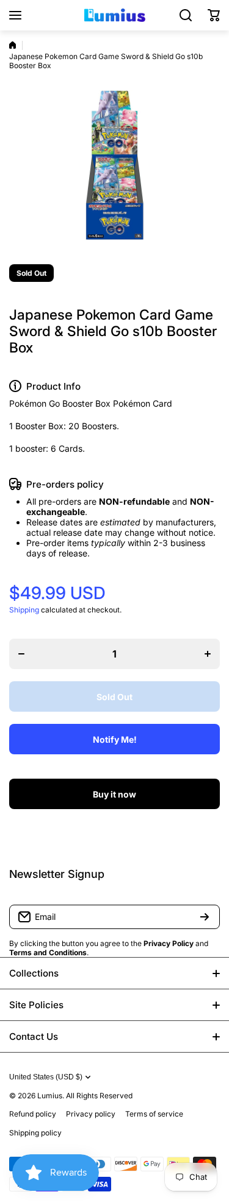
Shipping (24, 609)
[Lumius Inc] (114, 15)
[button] (214, 15)
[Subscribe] (204, 917)
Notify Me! (115, 739)
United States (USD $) (45, 1077)
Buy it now (114, 794)
